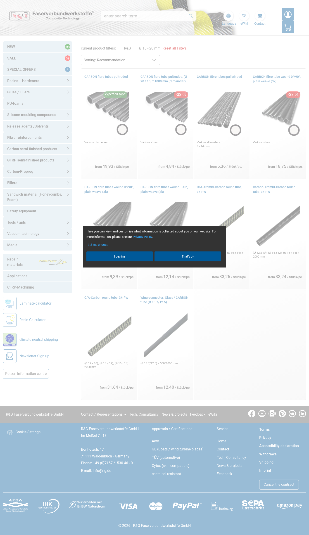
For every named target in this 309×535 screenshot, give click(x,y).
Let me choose (98, 244)
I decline (119, 256)
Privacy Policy (142, 237)
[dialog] (154, 267)
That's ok (188, 256)
